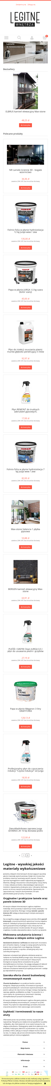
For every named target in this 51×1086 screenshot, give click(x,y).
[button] (6, 38)
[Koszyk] (44, 37)
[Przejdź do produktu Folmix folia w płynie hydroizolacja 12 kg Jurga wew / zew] (25, 213)
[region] (25, 52)
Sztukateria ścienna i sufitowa (15, 943)
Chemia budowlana (11, 983)
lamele (34, 911)
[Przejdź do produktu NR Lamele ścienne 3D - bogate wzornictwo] (25, 155)
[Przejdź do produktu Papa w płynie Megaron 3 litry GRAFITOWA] (25, 692)
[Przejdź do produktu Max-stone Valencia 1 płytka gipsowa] (25, 512)
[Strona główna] (25, 19)
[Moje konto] (32, 38)
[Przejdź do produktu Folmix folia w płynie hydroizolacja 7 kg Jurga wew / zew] (25, 452)
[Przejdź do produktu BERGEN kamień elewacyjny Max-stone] (25, 572)
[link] (25, 52)
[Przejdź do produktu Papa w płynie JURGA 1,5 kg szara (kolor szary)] (25, 272)
